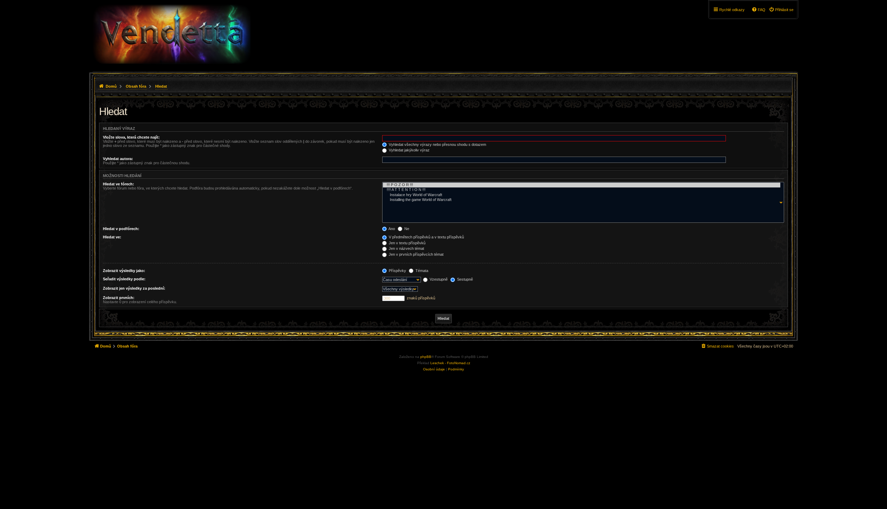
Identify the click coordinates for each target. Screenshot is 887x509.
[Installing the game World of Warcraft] (581, 200)
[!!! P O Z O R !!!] (581, 185)
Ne (406, 229)
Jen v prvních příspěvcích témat (416, 254)
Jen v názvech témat (406, 248)
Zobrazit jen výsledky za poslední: (134, 288)
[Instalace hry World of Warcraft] (581, 195)
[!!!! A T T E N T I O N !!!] (581, 189)
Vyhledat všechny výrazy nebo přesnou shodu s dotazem (437, 144)
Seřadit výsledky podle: (124, 279)
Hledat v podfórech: (121, 229)
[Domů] (171, 34)
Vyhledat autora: (118, 159)
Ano (391, 229)
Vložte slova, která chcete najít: (131, 137)
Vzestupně (438, 279)
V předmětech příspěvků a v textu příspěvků (426, 237)
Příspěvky (397, 271)
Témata (421, 271)
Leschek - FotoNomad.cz (450, 363)
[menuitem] (781, 10)
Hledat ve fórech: (118, 184)
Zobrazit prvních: (118, 298)
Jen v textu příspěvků (406, 243)
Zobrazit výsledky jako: (124, 271)
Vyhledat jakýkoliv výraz (409, 150)
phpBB (425, 357)
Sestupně (464, 279)
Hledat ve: (112, 237)
